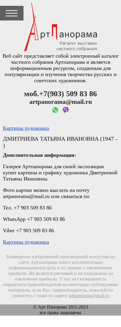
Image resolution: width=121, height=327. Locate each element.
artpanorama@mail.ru (89, 295)
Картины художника (26, 128)
